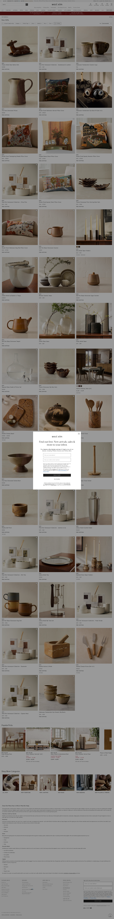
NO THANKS (57, 479)
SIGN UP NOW (57, 475)
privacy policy (53, 485)
